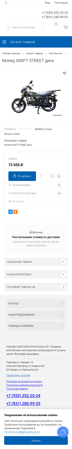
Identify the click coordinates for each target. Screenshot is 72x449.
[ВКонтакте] (10, 212)
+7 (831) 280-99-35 (55, 17)
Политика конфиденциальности (24, 385)
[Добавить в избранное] (65, 73)
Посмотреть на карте (18, 375)
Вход (47, 2)
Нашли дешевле (21, 185)
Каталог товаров (22, 42)
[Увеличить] (36, 96)
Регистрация (61, 2)
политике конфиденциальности (22, 432)
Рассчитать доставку (24, 193)
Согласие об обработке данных (24, 381)
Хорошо (36, 440)
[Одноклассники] (15, 212)
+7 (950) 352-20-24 (55, 12)
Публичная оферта (17, 388)
